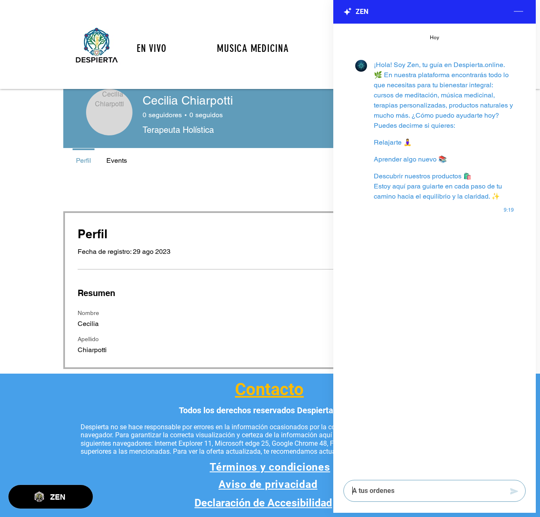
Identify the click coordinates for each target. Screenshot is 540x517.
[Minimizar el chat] (518, 12)
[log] (434, 249)
